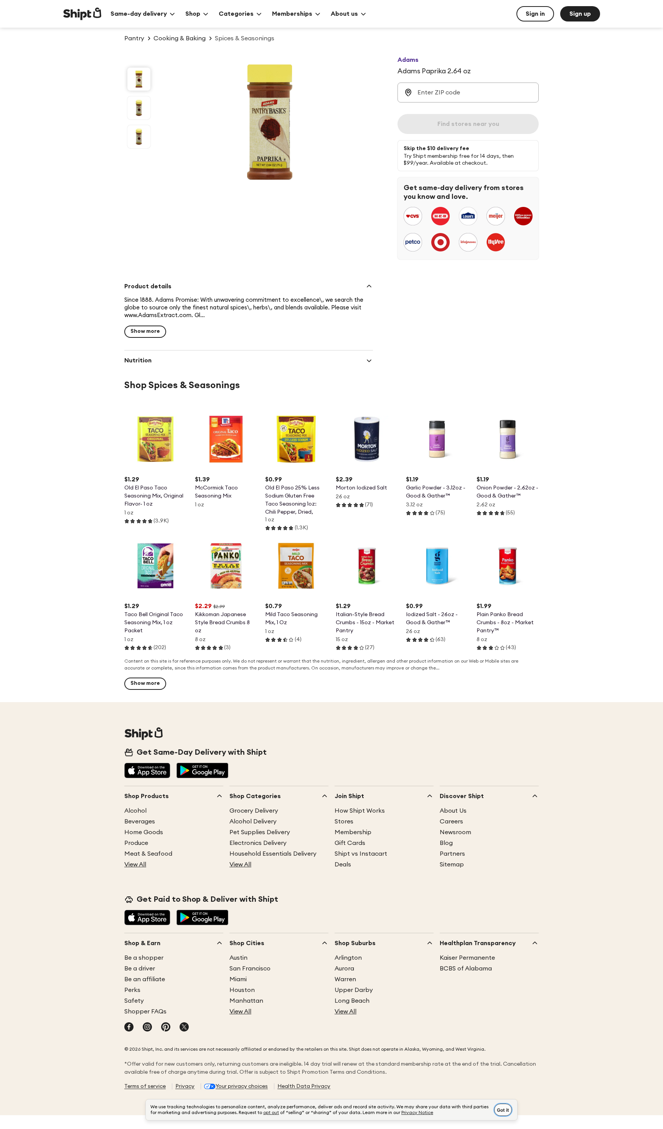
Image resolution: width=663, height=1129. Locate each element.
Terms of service (145, 1086)
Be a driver (139, 968)
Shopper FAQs (145, 1011)
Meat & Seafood (148, 854)
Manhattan (246, 1001)
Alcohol (135, 811)
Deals (343, 864)
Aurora (344, 968)
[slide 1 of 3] (138, 79)
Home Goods (143, 832)
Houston (242, 990)
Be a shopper (143, 958)
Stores (344, 821)
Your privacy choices (242, 1086)
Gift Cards (350, 843)
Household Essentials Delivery (273, 854)
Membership (353, 832)
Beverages (139, 821)
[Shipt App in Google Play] (202, 771)
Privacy (185, 1086)
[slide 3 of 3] (138, 136)
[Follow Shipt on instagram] (147, 1027)
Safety (134, 1001)
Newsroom (455, 832)
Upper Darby (354, 990)
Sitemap (452, 864)
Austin (238, 958)
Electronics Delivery (258, 843)
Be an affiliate (144, 979)
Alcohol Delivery (253, 821)
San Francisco (249, 968)
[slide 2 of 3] (138, 107)
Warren (345, 979)
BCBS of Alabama (466, 968)
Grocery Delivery (253, 811)
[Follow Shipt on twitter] (184, 1027)
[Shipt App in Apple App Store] (147, 771)
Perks (132, 990)
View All (135, 864)
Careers (451, 821)
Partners (452, 854)
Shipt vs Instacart (361, 854)
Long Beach (352, 1001)
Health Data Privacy (303, 1086)
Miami (238, 979)
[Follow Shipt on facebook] (129, 1027)
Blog (446, 843)
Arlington (348, 958)
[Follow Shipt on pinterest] (165, 1027)
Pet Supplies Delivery (259, 832)
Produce (136, 843)
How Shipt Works (360, 811)
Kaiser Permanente (467, 958)
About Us (453, 811)
